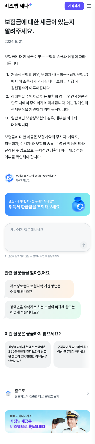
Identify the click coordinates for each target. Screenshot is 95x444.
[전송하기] (83, 245)
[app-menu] (88, 6)
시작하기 (74, 6)
